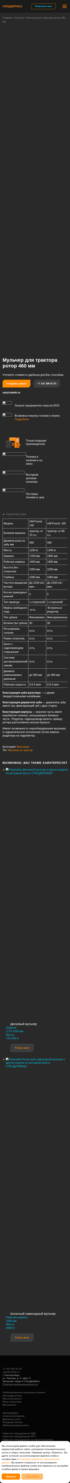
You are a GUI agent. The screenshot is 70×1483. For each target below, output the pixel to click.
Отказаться (32, 1476)
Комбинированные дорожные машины (24, 1392)
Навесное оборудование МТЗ (19, 1436)
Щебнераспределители (16, 1425)
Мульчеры (23, 746)
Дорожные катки (12, 1419)
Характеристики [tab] (16, 514)
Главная (7, 17)
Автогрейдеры (10, 1413)
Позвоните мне (43, 6)
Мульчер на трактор (20, 750)
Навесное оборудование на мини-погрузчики (28, 1439)
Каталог (19, 17)
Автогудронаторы (12, 1395)
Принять (11, 1476)
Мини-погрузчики (12, 1401)
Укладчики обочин (13, 1422)
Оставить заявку (16, 383)
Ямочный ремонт (12, 1398)
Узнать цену (22, 1047)
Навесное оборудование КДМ (19, 1433)
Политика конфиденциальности (20, 1384)
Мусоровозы (9, 1404)
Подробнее (22, 419)
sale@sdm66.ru (11, 392)
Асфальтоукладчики (14, 1416)
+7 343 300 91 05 (46, 383)
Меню (64, 6)
